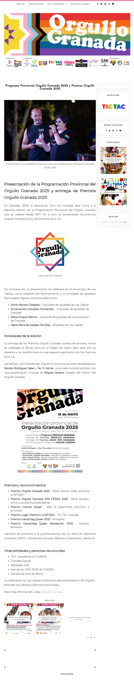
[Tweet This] (91, 637)
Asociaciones (80, 4)
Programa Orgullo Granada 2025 (113, 160)
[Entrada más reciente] (5, 650)
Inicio (21, 4)
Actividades (56, 4)
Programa (36, 4)
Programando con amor (113, 192)
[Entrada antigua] (95, 650)
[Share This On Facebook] (88, 637)
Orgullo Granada (51, 591)
